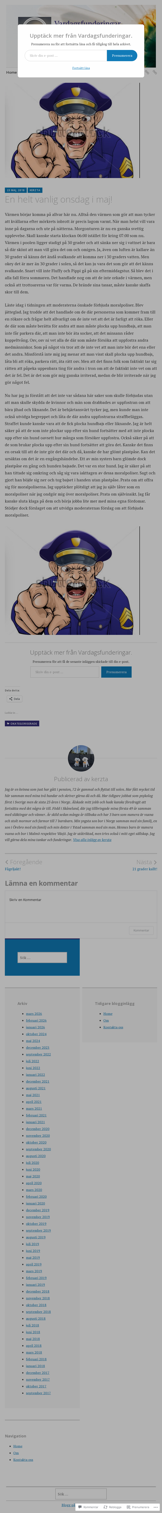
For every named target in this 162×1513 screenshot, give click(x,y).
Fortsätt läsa (81, 68)
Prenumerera (122, 55)
